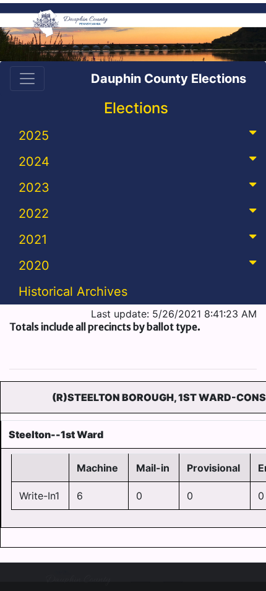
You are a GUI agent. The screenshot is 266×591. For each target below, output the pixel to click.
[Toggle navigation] (27, 78)
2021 (33, 239)
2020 (34, 265)
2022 (34, 213)
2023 (34, 187)
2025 (34, 135)
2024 (34, 161)
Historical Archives (73, 291)
